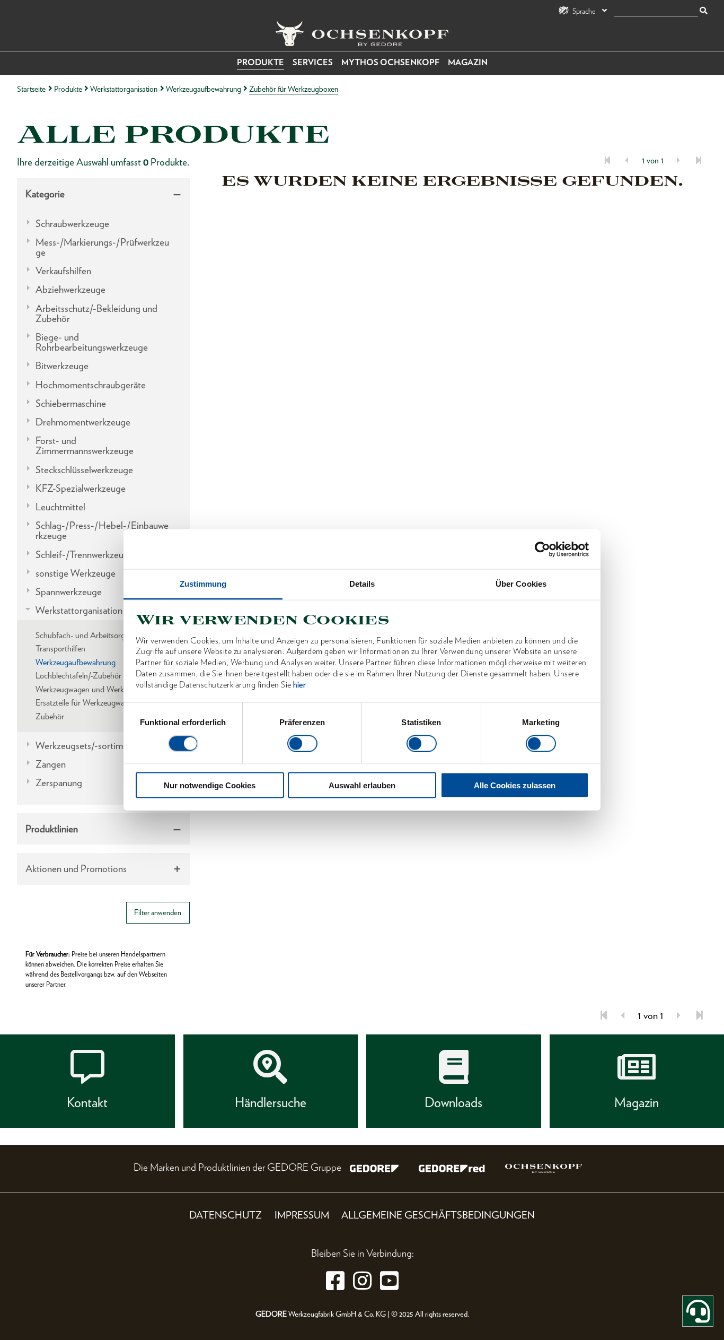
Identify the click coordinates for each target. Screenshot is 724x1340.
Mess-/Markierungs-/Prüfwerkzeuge (102, 247)
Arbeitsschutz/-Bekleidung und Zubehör (96, 313)
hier (299, 684)
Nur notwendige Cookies (209, 785)
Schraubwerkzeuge (72, 224)
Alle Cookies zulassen (514, 785)
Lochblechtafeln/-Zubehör (78, 676)
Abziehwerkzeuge (70, 289)
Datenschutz (225, 1215)
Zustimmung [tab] (203, 583)
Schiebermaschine (71, 403)
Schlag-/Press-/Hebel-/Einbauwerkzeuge (102, 530)
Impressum (302, 1215)
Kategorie (45, 194)
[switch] (302, 743)
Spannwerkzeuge (69, 592)
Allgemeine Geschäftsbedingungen (438, 1215)
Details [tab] (362, 583)
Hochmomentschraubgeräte (91, 385)
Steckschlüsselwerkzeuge (84, 470)
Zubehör (50, 716)
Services (313, 62)
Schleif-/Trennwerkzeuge (85, 555)
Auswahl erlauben (362, 785)
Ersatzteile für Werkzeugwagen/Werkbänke (106, 703)
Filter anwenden (157, 912)
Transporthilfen (60, 648)
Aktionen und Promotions (76, 869)
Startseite (31, 89)
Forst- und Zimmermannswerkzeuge (85, 446)
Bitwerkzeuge (62, 366)
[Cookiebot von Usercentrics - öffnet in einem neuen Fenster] (542, 549)
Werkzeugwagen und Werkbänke (90, 689)
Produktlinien (51, 829)
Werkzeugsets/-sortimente (88, 746)
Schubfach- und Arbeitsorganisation (95, 635)
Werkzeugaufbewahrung (203, 89)
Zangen (51, 764)
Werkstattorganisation (123, 89)
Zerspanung (59, 783)
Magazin (468, 62)
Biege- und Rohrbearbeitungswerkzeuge (92, 342)
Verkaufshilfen (63, 271)
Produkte (260, 62)
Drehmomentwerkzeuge (83, 422)
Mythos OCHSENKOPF (390, 62)
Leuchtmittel (60, 507)
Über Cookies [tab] (521, 583)
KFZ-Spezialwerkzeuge (81, 488)
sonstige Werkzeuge (76, 573)
